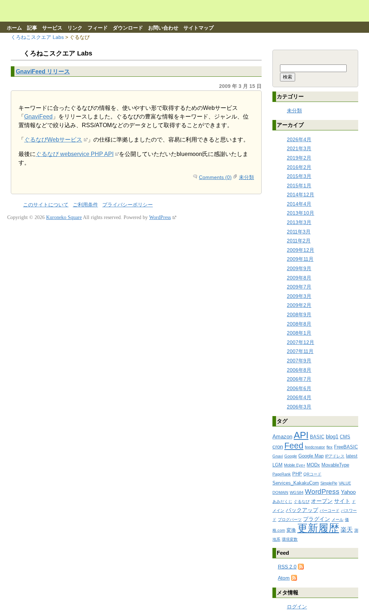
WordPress (322, 491)
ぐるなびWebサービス (53, 140)
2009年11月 (300, 259)
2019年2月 (299, 158)
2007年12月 (300, 342)
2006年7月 (299, 379)
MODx (313, 465)
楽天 (347, 529)
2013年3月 (299, 222)
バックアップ (302, 510)
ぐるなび (302, 501)
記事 (32, 28)
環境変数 (290, 539)
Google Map (311, 456)
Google (290, 456)
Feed (293, 445)
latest (351, 456)
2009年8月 (299, 278)
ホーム (14, 28)
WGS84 (296, 492)
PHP (297, 474)
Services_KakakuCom (295, 483)
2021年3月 (299, 148)
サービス (52, 28)
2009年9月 (299, 268)
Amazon (282, 436)
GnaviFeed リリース (43, 71)
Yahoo (348, 492)
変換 (291, 530)
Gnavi (277, 456)
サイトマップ (198, 28)
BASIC (317, 436)
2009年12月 (300, 250)
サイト (342, 501)
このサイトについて (45, 204)
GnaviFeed (38, 116)
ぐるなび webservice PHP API (75, 154)
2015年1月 (299, 185)
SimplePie (328, 483)
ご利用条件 (85, 204)
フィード (98, 28)
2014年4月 (299, 204)
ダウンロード (128, 28)
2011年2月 (299, 241)
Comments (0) (215, 177)
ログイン (297, 607)
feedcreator (315, 447)
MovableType (335, 465)
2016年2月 (299, 167)
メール (337, 519)
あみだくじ (282, 501)
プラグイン (316, 519)
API (301, 435)
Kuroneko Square (64, 217)
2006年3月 (299, 407)
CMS (345, 436)
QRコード (312, 474)
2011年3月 (299, 232)
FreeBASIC (346, 447)
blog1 (332, 436)
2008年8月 (299, 324)
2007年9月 (299, 360)
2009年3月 (299, 296)
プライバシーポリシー (127, 204)
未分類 (246, 177)
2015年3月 (299, 176)
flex (329, 447)
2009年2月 (299, 305)
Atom (284, 578)
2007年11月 (300, 351)
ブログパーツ (290, 519)
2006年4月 (299, 397)
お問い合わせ (163, 28)
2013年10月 (300, 213)
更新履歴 (318, 528)
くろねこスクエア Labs (37, 37)
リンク (75, 28)
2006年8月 (299, 370)
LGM (277, 465)
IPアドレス (334, 456)
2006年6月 (299, 388)
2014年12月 (300, 194)
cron (277, 446)
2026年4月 (299, 139)
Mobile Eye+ (294, 465)
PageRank (281, 474)
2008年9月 (299, 314)
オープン (322, 501)
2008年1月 (299, 333)
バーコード (329, 510)
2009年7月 (299, 287)
